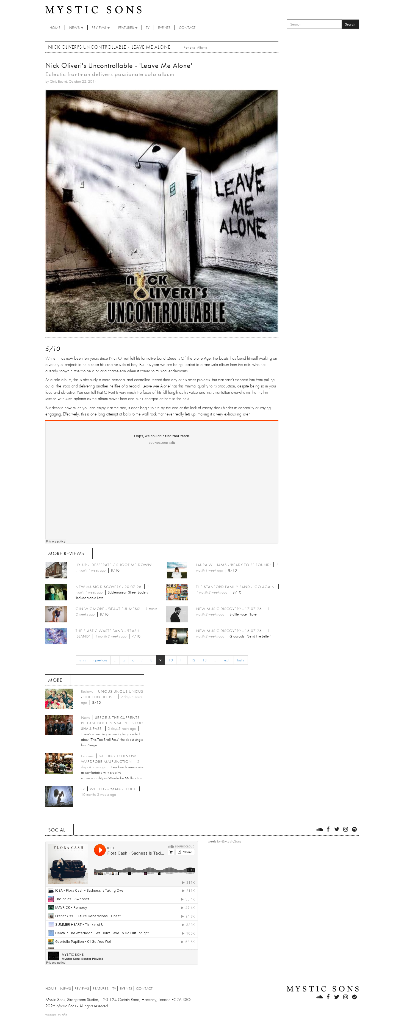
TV (148, 27)
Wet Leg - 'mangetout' (113, 788)
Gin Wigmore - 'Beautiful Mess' (108, 608)
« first (83, 660)
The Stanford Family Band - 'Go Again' (236, 586)
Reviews (99, 27)
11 (182, 660)
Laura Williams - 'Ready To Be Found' (233, 564)
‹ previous (100, 660)
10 (170, 660)
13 (204, 660)
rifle (64, 1014)
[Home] (93, 9)
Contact (187, 27)
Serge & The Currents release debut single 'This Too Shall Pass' (112, 723)
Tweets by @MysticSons (223, 841)
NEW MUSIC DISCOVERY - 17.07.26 (229, 608)
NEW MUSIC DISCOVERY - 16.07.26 (229, 630)
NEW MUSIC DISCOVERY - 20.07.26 (109, 586)
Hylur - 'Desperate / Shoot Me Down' (114, 564)
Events (164, 27)
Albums (202, 47)
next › (226, 660)
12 (193, 660)
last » (240, 660)
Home (54, 27)
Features (126, 27)
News (75, 27)
